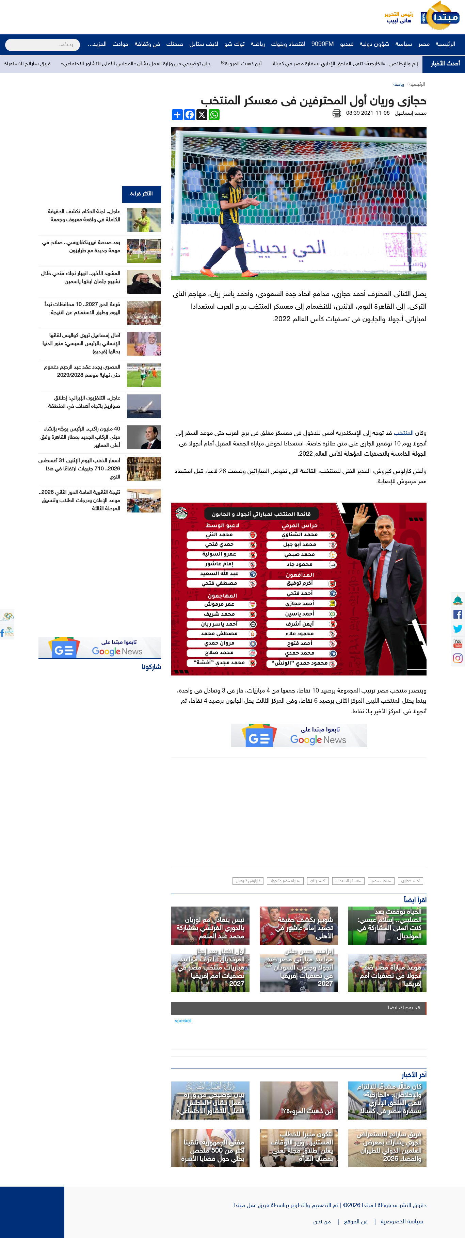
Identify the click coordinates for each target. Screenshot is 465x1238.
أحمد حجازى (410, 881)
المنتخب (404, 433)
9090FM (322, 44)
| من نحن (329, 1222)
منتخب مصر (381, 881)
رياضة (258, 44)
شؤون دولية (374, 44)
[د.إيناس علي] (299, 1100)
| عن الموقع (362, 1222)
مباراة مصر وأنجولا (285, 881)
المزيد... (97, 44)
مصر (424, 44)
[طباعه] (337, 113)
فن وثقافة (147, 44)
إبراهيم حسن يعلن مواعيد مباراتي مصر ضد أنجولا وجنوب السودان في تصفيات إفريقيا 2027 (300, 967)
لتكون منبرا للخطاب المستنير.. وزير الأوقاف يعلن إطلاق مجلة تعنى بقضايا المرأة (302, 1146)
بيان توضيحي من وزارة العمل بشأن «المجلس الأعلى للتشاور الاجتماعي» (183, 64)
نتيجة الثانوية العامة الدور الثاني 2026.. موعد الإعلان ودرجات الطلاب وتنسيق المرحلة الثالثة (79, 500)
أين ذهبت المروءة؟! (289, 64)
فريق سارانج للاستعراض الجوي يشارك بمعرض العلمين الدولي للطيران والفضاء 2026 (389, 1146)
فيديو (347, 44)
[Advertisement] (127, 15)
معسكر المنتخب (348, 881)
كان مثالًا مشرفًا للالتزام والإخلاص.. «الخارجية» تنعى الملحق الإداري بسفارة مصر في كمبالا (389, 1099)
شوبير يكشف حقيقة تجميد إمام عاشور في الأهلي (304, 928)
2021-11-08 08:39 (368, 113)
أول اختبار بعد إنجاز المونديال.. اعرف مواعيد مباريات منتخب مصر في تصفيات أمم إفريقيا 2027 (211, 967)
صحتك (174, 44)
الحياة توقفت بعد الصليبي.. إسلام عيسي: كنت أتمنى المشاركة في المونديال (389, 924)
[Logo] (395, 15)
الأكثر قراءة (141, 194)
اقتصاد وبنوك (288, 44)
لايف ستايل (204, 44)
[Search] (8, 40)
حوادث (121, 44)
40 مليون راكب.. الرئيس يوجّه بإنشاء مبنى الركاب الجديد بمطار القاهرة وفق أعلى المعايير (80, 437)
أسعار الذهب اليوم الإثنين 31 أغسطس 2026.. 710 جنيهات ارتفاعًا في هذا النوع (79, 469)
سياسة (404, 44)
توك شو (234, 44)
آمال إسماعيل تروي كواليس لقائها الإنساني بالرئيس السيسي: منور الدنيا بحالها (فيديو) (81, 343)
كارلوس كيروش (248, 881)
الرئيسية (446, 44)
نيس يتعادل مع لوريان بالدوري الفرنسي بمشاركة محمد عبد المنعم (210, 928)
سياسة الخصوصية (404, 1222)
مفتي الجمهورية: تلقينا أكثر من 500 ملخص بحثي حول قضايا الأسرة (212, 1151)
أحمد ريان (317, 881)
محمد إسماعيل (411, 113)
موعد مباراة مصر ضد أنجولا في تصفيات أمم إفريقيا (390, 976)
